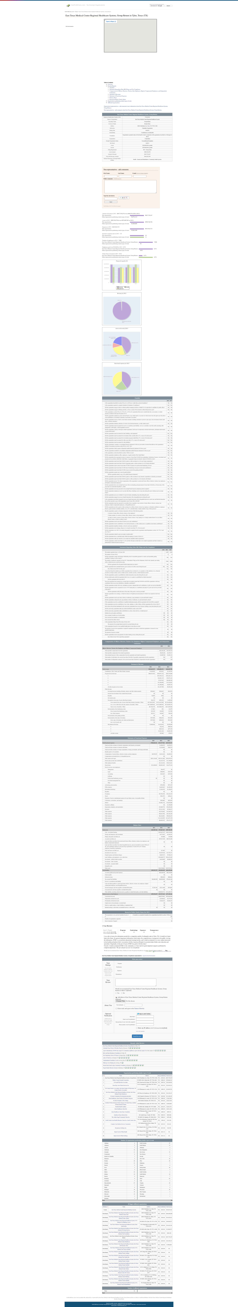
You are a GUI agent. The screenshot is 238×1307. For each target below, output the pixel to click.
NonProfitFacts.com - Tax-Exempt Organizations (88, 5)
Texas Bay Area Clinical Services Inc (121, 1085)
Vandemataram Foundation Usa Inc (111, 1060)
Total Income (169, 1075)
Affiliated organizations (114, 102)
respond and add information (149, 955)
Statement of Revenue (115, 94)
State (159, 1075)
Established (162, 1075)
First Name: (107, 173)
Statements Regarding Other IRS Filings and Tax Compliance (125, 89)
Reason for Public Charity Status (118, 99)
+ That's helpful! (148, 951)
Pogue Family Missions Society (110, 1068)
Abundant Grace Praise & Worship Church (112, 1048)
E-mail (140, 173)
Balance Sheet (113, 97)
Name (120, 1075)
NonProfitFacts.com (69, 11)
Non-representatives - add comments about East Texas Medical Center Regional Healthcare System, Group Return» (133, 110)
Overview (110, 84)
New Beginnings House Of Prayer (110, 1055)
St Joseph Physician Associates (121, 1082)
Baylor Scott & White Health (120, 1132)
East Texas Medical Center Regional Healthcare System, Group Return (118, 1046)
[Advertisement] (137, 67)
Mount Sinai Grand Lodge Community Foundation (114, 1065)
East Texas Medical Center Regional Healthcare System (124, 1209)
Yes (118, 993)
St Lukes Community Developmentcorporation (120, 1096)
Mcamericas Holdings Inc (120, 1128)
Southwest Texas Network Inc (120, 1115)
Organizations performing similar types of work (119, 101)
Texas (76, 11)
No (124, 993)
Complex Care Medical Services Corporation (121, 1124)
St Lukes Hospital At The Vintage (120, 1100)
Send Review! (137, 1036)
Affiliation (104, 1206)
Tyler (148, 126)
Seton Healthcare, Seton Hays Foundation (120, 1112)
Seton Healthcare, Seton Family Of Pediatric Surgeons (121, 1098)
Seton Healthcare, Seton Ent (121, 1109)
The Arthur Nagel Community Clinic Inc (121, 1117)
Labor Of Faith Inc (107, 1057)
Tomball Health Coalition (120, 1106)
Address (147, 1075)
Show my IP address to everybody (152, 1028)
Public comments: (112, 179)
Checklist (112, 87)
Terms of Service (139, 1008)
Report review (168, 951)
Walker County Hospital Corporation (121, 1080)
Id (102, 1075)
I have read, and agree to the (131, 1008)
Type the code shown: (109, 196)
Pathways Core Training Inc (109, 1063)
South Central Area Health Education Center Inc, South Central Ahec (121, 1120)
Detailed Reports (112, 86)
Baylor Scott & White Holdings (121, 1135)
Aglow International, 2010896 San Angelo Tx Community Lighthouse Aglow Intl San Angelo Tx (124, 1050)
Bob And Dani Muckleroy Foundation (111, 1053)
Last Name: (121, 173)
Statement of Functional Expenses (118, 96)
